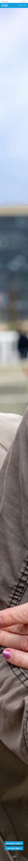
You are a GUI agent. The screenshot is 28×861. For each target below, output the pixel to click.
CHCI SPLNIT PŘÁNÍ (13, 848)
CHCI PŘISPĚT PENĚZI (13, 843)
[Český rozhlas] (5, 1)
